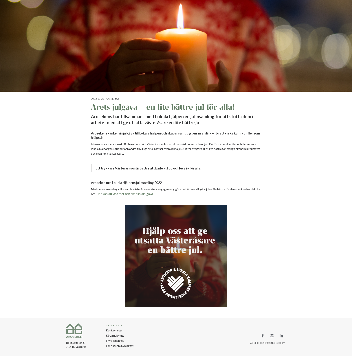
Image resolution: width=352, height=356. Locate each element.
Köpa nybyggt (115, 335)
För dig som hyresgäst (119, 345)
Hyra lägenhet (115, 340)
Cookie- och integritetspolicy (267, 342)
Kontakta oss (114, 330)
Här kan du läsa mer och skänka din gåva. (124, 194)
